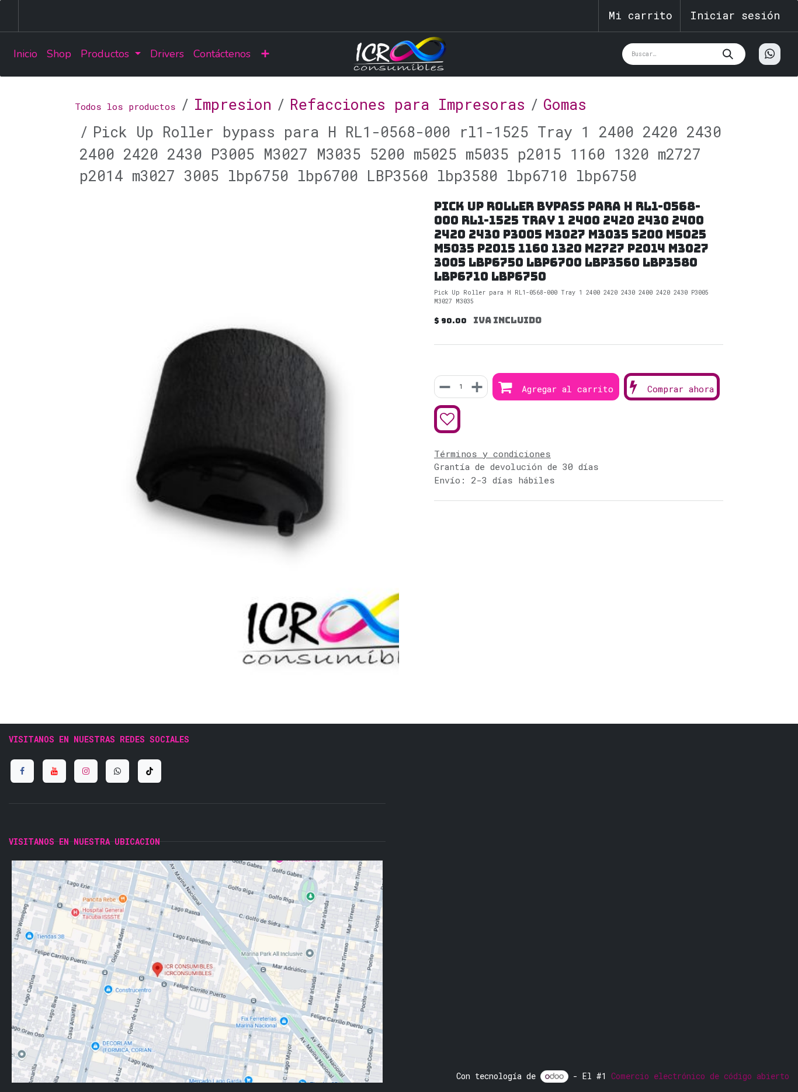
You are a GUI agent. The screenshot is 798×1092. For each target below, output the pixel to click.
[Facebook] (22, 771)
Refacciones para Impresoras (407, 104)
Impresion (233, 104)
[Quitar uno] (446, 387)
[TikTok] (149, 771)
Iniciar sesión (735, 15)
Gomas (565, 104)
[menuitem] (25, 54)
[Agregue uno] (476, 387)
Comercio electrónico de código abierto (700, 1075)
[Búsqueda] (731, 54)
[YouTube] (54, 771)
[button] (555, 387)
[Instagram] (86, 771)
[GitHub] (117, 771)
